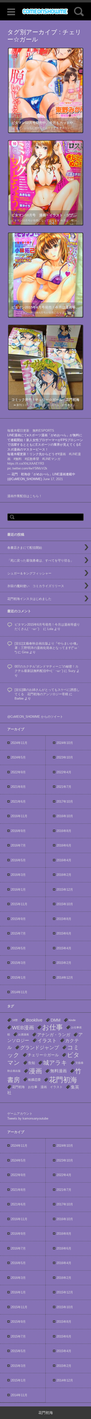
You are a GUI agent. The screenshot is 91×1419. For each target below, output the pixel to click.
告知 (31, 1063)
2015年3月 (18, 963)
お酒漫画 (23, 1034)
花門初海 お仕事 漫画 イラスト (37, 1087)
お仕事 (52, 1027)
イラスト (47, 1040)
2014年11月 (19, 992)
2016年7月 (18, 845)
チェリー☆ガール (43, 1055)
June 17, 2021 (53, 479)
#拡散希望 (32, 459)
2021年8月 (18, 787)
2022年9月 (18, 772)
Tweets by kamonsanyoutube (27, 1118)
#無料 (18, 459)
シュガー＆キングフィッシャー (29, 573)
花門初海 (63, 1080)
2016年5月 (18, 860)
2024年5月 (18, 757)
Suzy (71, 671)
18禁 (15, 1020)
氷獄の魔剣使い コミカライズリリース (35, 586)
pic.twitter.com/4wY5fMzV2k (27, 468)
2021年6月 (18, 801)
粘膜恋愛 (34, 1079)
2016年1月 (18, 889)
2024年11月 (19, 743)
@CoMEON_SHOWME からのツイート (35, 716)
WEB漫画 (23, 1027)
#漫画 (62, 454)
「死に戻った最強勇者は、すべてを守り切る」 (40, 560)
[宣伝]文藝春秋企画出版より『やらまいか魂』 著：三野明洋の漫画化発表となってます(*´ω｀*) (47, 648)
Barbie (19, 698)
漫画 (35, 1071)
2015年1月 (18, 977)
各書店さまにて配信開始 (24, 547)
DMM (55, 1020)
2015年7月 (18, 933)
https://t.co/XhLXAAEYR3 (25, 463)
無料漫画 (58, 1071)
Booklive (34, 1020)
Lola (50, 629)
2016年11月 (19, 816)
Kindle (72, 1020)
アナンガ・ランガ (53, 1034)
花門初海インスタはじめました (29, 599)
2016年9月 (18, 831)
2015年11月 (19, 904)
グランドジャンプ (39, 1047)
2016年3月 (18, 875)
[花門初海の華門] (45, 11)
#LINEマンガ (51, 459)
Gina (25, 652)
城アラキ (55, 1063)
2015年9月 (18, 919)
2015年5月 (18, 948)
